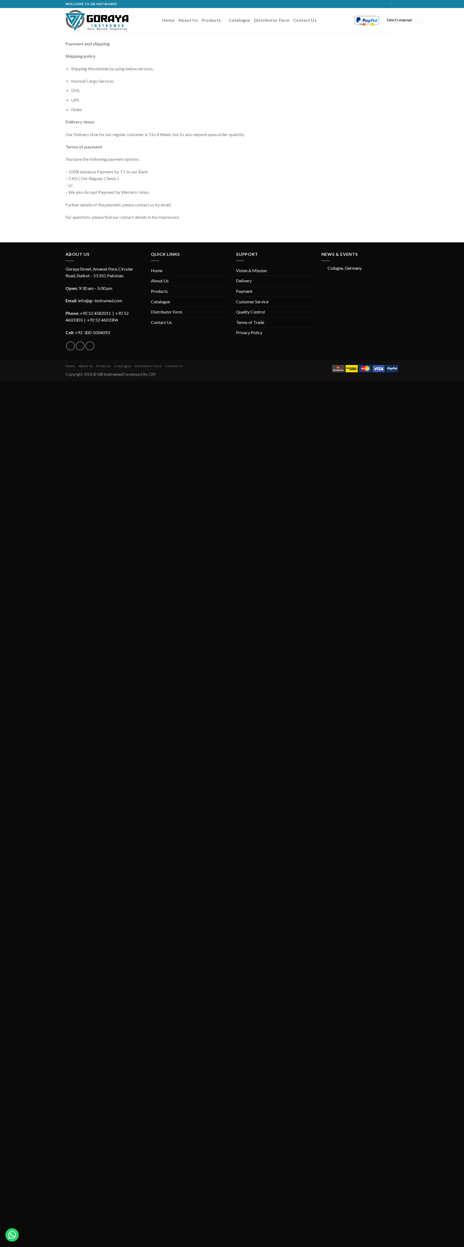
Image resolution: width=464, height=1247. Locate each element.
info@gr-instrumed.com (100, 300)
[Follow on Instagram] (381, 4)
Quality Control (250, 311)
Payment (244, 291)
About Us (188, 20)
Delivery (244, 280)
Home (168, 20)
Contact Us (305, 20)
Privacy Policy (249, 332)
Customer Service (252, 301)
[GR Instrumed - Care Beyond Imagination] (97, 20)
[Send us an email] (386, 4)
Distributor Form (271, 20)
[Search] (396, 4)
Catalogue (239, 20)
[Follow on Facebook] (376, 4)
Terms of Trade (250, 322)
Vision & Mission (251, 270)
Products (211, 20)
